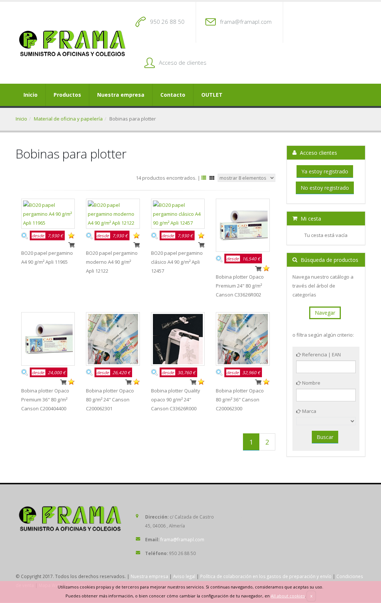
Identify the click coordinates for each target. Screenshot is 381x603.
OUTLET (211, 94)
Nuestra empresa (120, 94)
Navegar (325, 312)
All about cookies (288, 596)
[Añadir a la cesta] (71, 244)
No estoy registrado (325, 187)
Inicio (30, 94)
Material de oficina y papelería (68, 118)
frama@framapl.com (246, 21)
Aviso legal (184, 576)
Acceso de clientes (182, 62)
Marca (308, 411)
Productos (67, 94)
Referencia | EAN (321, 354)
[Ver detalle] (24, 235)
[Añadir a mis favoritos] (71, 235)
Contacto (172, 94)
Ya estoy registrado (324, 171)
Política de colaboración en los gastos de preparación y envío (266, 576)
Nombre (310, 382)
